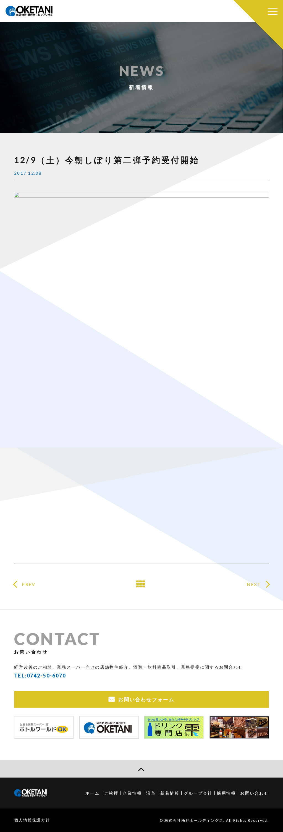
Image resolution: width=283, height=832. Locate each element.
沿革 (151, 793)
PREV (28, 584)
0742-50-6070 (46, 676)
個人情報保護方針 (32, 820)
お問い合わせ (254, 793)
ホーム (92, 793)
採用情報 (226, 793)
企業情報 (132, 793)
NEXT (254, 584)
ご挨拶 (111, 793)
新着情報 (169, 793)
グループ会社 (198, 793)
